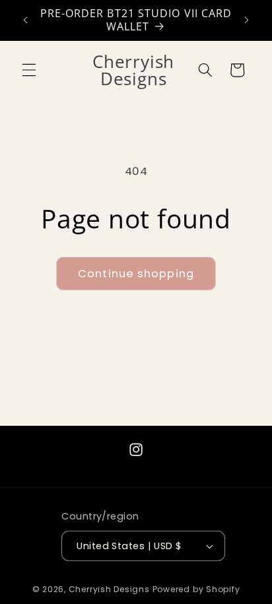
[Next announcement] (246, 20)
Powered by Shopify (196, 589)
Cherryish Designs (109, 589)
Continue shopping (136, 273)
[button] (29, 70)
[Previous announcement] (25, 20)
